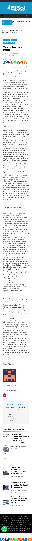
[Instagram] (11, 62)
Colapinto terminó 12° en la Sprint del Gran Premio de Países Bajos (20, 485)
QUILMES (13, 40)
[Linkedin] (18, 62)
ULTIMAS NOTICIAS (8, 43)
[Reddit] (21, 62)
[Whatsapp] (15, 62)
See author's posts (12, 390)
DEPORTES (6, 40)
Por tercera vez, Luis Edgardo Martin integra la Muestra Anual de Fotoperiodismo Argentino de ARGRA (20, 438)
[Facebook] (4, 62)
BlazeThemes (22, 530)
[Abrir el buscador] (27, 16)
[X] (8, 62)
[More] (25, 62)
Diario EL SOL (8, 53)
